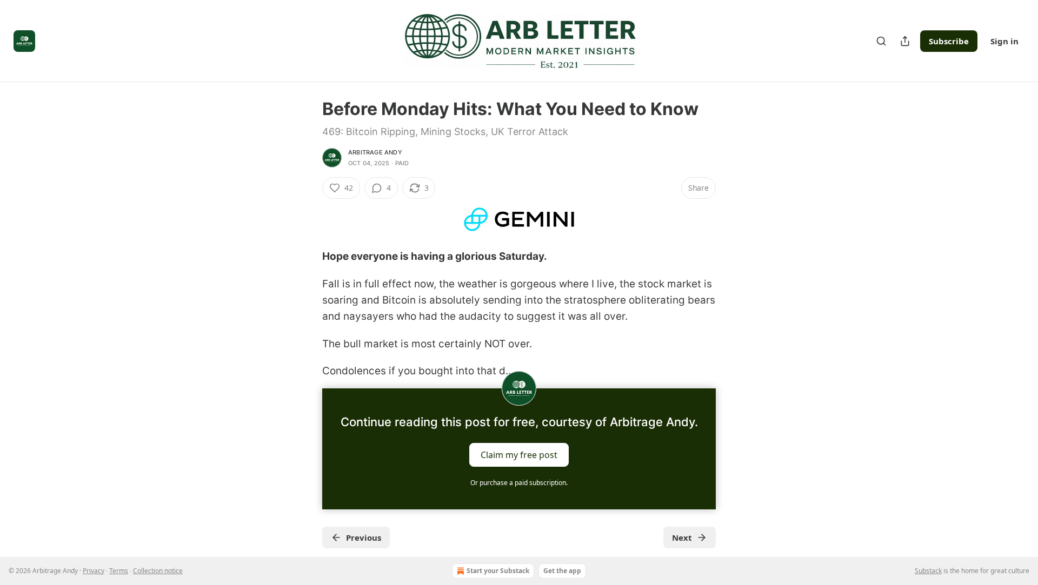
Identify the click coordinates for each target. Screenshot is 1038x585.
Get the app (562, 570)
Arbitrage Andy (375, 152)
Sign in (1004, 41)
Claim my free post (519, 454)
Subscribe (949, 41)
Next (682, 537)
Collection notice (158, 570)
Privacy (93, 570)
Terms (118, 570)
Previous (363, 537)
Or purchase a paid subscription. (519, 482)
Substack (928, 570)
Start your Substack (498, 570)
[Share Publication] (905, 41)
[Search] (881, 41)
